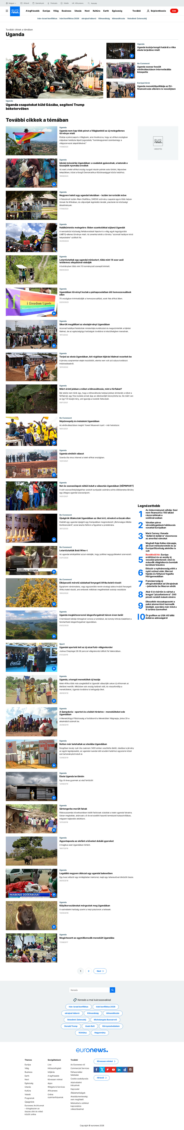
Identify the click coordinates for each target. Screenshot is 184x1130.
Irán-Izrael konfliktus (47, 18)
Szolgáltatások (54, 1060)
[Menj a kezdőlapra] (15, 11)
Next (87, 10)
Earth (106, 10)
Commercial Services (80, 1068)
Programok (29, 1098)
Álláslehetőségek (78, 1093)
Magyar (11, 3)
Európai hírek (143, 83)
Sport (62, 644)
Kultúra (96, 10)
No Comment (143, 63)
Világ (55, 10)
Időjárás (51, 1072)
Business (66, 10)
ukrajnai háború (88, 18)
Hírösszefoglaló (54, 1068)
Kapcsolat (75, 1089)
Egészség (117, 10)
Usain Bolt (90, 1026)
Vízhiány (83, 1032)
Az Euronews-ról (78, 1064)
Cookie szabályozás (79, 1078)
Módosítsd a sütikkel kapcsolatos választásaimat (80, 1106)
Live (174, 11)
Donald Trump (70, 1026)
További (74, 1060)
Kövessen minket (55, 1079)
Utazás (77, 10)
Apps (50, 1083)
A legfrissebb (32, 10)
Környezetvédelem (111, 1026)
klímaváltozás (118, 18)
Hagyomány (99, 1032)
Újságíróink (29, 1102)
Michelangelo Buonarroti (105, 1019)
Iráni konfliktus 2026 (69, 18)
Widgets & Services (56, 1087)
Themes (28, 1060)
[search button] (89, 3)
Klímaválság (104, 18)
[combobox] (102, 3)
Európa (46, 10)
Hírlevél (100, 1078)
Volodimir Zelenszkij (137, 18)
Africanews (52, 1090)
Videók (28, 1094)
